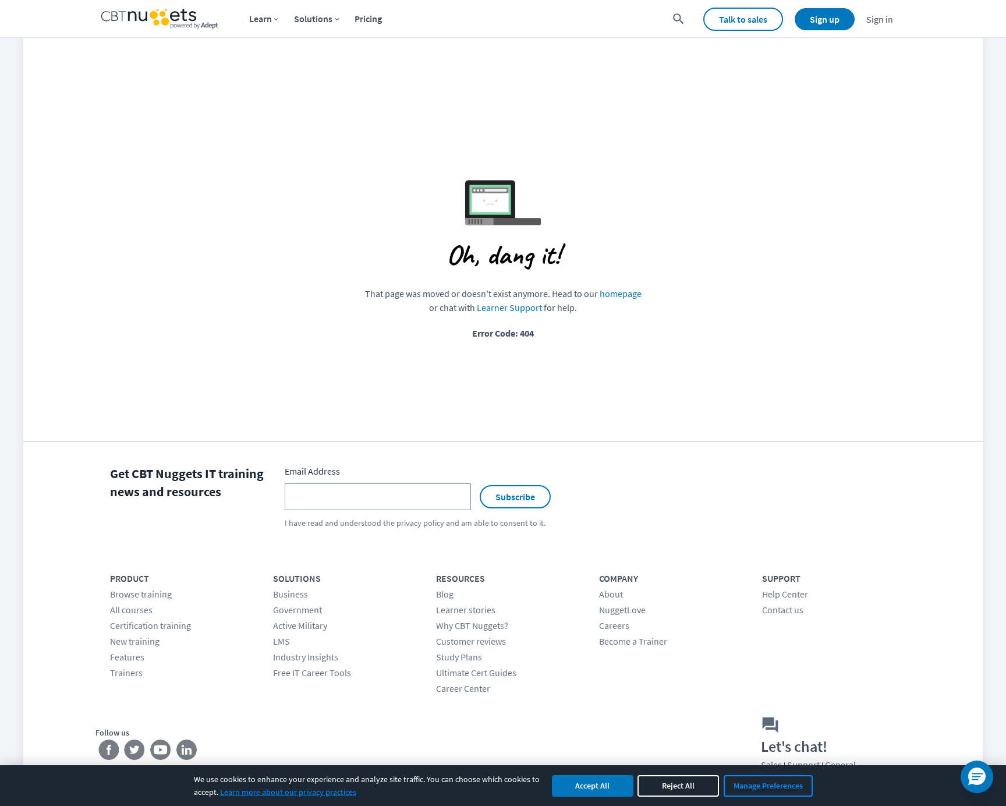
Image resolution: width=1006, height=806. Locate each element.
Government (297, 610)
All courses (131, 610)
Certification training (150, 625)
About (611, 594)
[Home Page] (159, 19)
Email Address (312, 471)
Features (127, 657)
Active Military (300, 625)
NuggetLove (622, 610)
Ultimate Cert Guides (476, 672)
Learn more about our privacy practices (288, 792)
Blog (445, 594)
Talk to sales (743, 19)
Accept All (592, 785)
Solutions (313, 18)
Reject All (678, 785)
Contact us (782, 610)
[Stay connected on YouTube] (161, 752)
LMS (281, 641)
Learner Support (509, 307)
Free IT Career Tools (312, 672)
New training (135, 641)
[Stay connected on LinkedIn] (187, 752)
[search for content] (678, 19)
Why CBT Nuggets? (472, 625)
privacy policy (420, 523)
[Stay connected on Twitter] (135, 752)
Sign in (879, 19)
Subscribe (515, 497)
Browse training (141, 594)
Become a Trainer (633, 641)
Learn (260, 18)
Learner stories (465, 610)
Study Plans (459, 657)
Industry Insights (305, 657)
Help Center (785, 594)
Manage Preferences (768, 785)
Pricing (368, 18)
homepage (621, 293)
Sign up (824, 19)
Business (290, 594)
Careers (614, 625)
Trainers (126, 672)
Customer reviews (471, 641)
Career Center (463, 688)
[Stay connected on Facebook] (108, 752)
